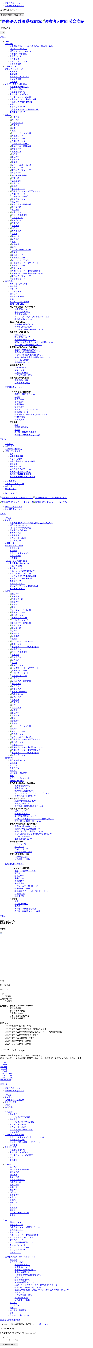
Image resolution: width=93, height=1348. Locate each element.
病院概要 (13, 286)
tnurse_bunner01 (6, 1075)
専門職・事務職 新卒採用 (25, 432)
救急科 (14, 162)
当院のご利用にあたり (19, 302)
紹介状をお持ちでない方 (20, 51)
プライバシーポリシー (14, 484)
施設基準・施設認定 (18, 297)
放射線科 (15, 159)
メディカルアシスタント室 (26, 409)
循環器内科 (16, 149)
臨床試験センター (22, 412)
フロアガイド (15, 291)
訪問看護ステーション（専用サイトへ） (32, 414)
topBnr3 (3, 1067)
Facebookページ (21, 373)
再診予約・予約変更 (18, 54)
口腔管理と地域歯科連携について (29, 329)
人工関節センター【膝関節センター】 (28, 271)
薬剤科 (17, 397)
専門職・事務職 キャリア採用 (27, 435)
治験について (20, 335)
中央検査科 (19, 402)
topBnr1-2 (4, 1062)
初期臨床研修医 (21, 427)
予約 (2, 32)
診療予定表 (14, 59)
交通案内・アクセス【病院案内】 (24, 110)
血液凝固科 (16, 181)
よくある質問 (15, 64)
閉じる (3, 439)
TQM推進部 (20, 417)
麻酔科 (14, 186)
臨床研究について (22, 337)
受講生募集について (23, 362)
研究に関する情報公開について (28, 345)
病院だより (19, 370)
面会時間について (17, 107)
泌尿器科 (15, 183)
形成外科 (15, 157)
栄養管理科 (19, 407)
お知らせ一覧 (20, 367)
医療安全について (22, 312)
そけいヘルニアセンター (22, 165)
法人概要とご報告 (22, 383)
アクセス (13, 289)
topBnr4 (3, 1069)
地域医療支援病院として (25, 324)
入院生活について (17, 92)
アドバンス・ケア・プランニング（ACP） (33, 317)
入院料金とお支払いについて (22, 94)
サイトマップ (10, 489)
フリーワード (10, 1337)
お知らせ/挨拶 (16, 459)
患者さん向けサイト (13, 507)
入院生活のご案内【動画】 (21, 102)
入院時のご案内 (16, 89)
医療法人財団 (10, 1320)
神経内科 (15, 120)
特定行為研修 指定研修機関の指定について (33, 357)
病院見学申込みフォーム (20, 469)
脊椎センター (17, 167)
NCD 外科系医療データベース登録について (34, 342)
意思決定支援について (24, 314)
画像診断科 (19, 404)
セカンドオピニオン (18, 61)
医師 (16, 425)
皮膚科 (14, 128)
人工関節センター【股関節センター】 (28, 273)
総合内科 (15, 117)
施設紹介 (13, 294)
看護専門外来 (15, 56)
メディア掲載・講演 (23, 375)
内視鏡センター (18, 136)
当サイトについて (12, 486)
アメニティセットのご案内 (21, 97)
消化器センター (18, 189)
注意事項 (13, 82)
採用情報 (13, 464)
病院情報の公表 (21, 380)
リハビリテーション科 (21, 133)
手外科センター (18, 138)
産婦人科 (15, 125)
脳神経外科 (16, 152)
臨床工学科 (19, 399)
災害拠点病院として (23, 327)
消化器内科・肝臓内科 (21, 146)
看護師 (17, 430)
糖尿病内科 (16, 173)
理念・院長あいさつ (18, 284)
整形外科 (15, 178)
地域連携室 (19, 420)
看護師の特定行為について (26, 350)
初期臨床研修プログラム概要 (22, 461)
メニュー (4, 37)
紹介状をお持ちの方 (18, 49)
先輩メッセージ (16, 466)
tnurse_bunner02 (6, 1078)
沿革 (12, 299)
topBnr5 (3, 1071)
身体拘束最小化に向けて (25, 319)
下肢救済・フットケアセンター (25, 170)
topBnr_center (5, 1080)
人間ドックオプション (19, 77)
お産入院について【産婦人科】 (23, 99)
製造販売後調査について (25, 340)
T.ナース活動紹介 (22, 360)
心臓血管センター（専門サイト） (26, 191)
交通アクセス (43, 1324)
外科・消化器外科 (19, 175)
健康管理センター (19, 199)
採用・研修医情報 (12, 451)
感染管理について (22, 309)
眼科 (14, 131)
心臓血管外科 (17, 123)
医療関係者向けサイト (14, 387)
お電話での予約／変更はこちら (12, 15)
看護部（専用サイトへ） (25, 394)
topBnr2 (3, 1064)
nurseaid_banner (6, 1073)
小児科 (14, 154)
